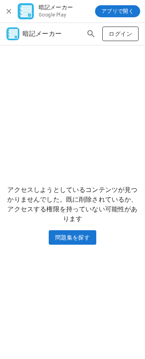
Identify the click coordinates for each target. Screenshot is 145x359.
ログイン (120, 34)
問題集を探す (72, 237)
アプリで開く (118, 11)
